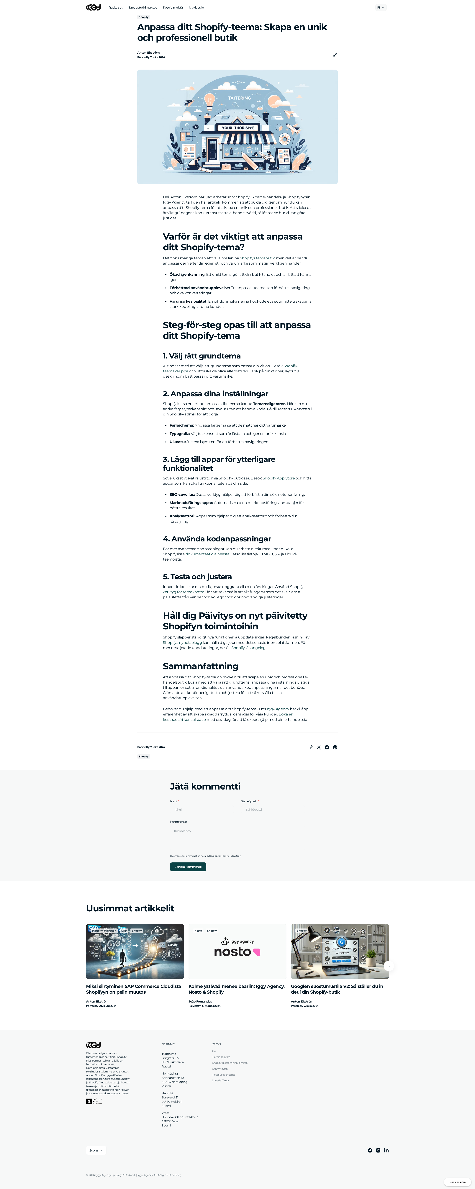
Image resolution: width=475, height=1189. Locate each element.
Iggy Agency (278, 709)
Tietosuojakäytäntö (223, 1074)
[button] (389, 966)
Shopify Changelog (248, 648)
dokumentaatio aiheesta (207, 554)
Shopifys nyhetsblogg (182, 642)
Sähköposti (249, 801)
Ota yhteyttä (219, 1068)
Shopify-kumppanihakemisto (230, 1062)
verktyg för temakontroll (184, 592)
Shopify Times (220, 1080)
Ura (214, 1051)
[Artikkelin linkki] (135, 966)
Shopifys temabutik (257, 258)
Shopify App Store (279, 478)
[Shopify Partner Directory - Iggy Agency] (94, 1101)
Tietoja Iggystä (221, 1057)
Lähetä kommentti (188, 867)
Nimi (173, 801)
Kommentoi (178, 821)
